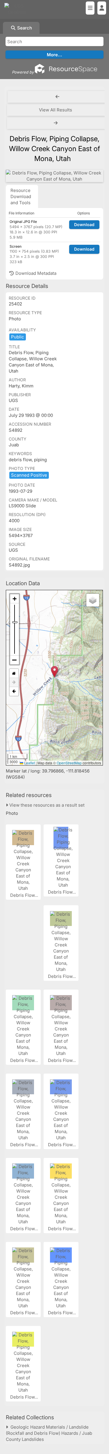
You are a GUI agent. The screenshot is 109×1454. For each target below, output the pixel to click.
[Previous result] (57, 97)
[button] (54, 672)
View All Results (55, 110)
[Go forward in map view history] (14, 682)
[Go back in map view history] (14, 691)
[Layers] (92, 600)
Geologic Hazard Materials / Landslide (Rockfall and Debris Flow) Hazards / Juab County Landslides (49, 1433)
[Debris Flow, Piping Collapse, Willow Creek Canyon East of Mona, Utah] (54, 176)
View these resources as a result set (46, 805)
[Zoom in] (14, 598)
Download (84, 224)
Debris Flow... (24, 895)
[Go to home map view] (14, 673)
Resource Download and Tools (20, 196)
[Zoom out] (14, 660)
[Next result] (56, 123)
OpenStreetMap (69, 762)
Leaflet (29, 762)
